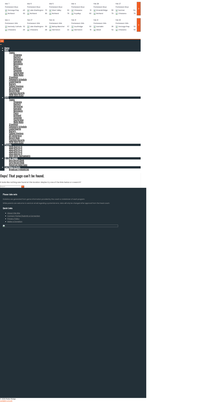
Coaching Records (17, 93)
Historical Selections (18, 165)
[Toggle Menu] (1, 44)
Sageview (18, 70)
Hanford (17, 57)
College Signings (16, 86)
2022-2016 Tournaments (19, 156)
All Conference (15, 88)
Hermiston (18, 59)
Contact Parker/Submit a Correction (23, 216)
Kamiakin (17, 61)
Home (6, 48)
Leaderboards (15, 81)
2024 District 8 (15, 151)
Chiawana (18, 54)
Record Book (14, 90)
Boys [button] (6, 50)
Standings (13, 77)
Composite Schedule (18, 79)
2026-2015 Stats (16, 95)
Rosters (12, 84)
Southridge (19, 72)
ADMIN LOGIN (6, 401)
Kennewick (18, 63)
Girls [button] (6, 97)
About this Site (13, 213)
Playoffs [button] (7, 144)
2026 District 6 (15, 147)
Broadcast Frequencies (19, 169)
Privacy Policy (13, 218)
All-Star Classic (11, 158)
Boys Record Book (16, 160)
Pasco (16, 66)
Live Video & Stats (12, 167)
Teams (12, 52)
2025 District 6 (15, 149)
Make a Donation (14, 221)
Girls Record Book (16, 162)
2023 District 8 (15, 153)
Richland (17, 68)
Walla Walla (18, 75)
